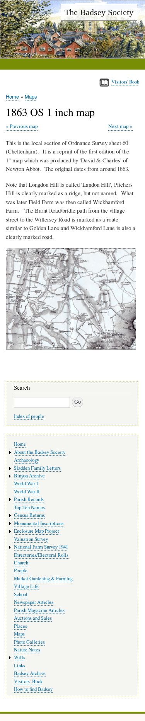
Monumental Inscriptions (38, 523)
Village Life (26, 586)
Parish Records (29, 499)
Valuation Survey (31, 539)
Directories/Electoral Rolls (41, 555)
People (20, 570)
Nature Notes (27, 649)
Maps (31, 96)
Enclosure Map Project (36, 531)
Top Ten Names (29, 507)
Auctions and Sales (33, 618)
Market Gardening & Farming (43, 578)
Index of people (29, 416)
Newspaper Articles (33, 602)
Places (20, 626)
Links (19, 665)
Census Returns (29, 515)
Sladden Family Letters (37, 468)
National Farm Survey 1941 (41, 547)
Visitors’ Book (28, 681)
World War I (26, 483)
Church (21, 562)
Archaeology (26, 460)
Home (12, 96)
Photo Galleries (29, 642)
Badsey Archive (30, 673)
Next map (118, 126)
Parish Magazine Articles (39, 610)
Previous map (24, 126)
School (20, 594)
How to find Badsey (33, 689)
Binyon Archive (29, 475)
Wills (19, 657)
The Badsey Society (99, 12)
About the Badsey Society (39, 452)
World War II (26, 491)
